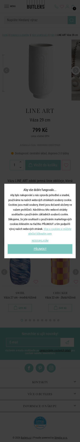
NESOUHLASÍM (40, 240)
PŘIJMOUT (40, 249)
